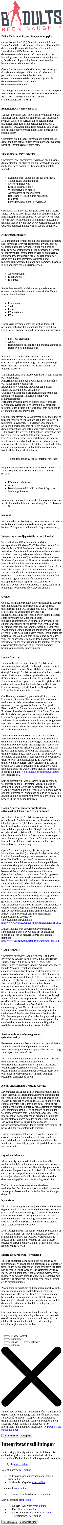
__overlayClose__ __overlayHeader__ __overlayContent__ (21, 1343)
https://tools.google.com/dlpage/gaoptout (37, 771)
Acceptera (26, 1435)
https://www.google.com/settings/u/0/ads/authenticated (30, 940)
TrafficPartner (26, 1515)
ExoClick (24, 1509)
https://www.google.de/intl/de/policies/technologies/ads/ (30, 922)
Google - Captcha (28, 1482)
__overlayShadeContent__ (15, 1335)
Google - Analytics (29, 1505)
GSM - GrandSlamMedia (32, 1512)
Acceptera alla (10, 1522)
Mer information (10, 1435)
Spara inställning (28, 1522)
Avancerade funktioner (31, 1494)
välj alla (9, 1464)
